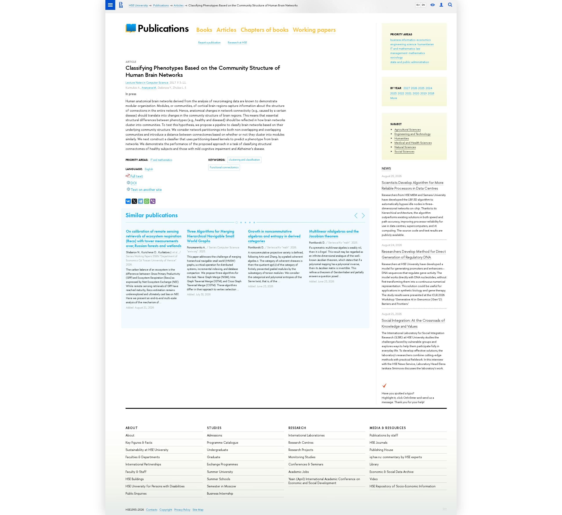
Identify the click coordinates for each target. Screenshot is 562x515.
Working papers (314, 30)
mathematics (417, 53)
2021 (408, 93)
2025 (421, 88)
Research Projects (300, 450)
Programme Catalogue (222, 442)
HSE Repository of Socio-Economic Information (403, 486)
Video (374, 479)
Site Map (198, 509)
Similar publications (152, 215)
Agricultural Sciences (407, 129)
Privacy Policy (182, 509)
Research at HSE (237, 42)
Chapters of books (264, 30)
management (398, 53)
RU (418, 4)
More (393, 98)
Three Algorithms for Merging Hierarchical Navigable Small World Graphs (210, 236)
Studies (214, 428)
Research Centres (300, 442)
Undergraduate (217, 450)
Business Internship (220, 493)
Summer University (220, 472)
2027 (406, 88)
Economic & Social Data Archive (392, 472)
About (132, 428)
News (386, 168)
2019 (423, 93)
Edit (445, 508)
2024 (429, 88)
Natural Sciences (405, 147)
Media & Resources (388, 428)
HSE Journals (378, 442)
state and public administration (409, 62)
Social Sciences (404, 151)
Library (374, 464)
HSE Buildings (135, 479)
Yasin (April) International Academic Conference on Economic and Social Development (324, 481)
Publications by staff (384, 435)
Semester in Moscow (221, 486)
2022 (401, 93)
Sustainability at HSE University (147, 450)
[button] (236, 222)
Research (297, 428)
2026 (414, 88)
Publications (163, 28)
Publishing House (381, 450)
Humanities (401, 138)
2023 (393, 93)
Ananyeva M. (149, 88)
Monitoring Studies (301, 457)
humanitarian (426, 44)
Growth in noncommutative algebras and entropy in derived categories (274, 236)
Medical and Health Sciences (413, 143)
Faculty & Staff (136, 472)
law (418, 48)
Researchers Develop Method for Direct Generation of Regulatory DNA (414, 254)
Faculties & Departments (143, 457)
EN (423, 4)
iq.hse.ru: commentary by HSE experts (396, 457)
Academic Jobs (298, 472)
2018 (431, 93)
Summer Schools (218, 479)
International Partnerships (143, 464)
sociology (396, 57)
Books (204, 30)
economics (423, 40)
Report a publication (209, 42)
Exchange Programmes (222, 464)
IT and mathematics (402, 48)
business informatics (402, 40)
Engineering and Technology (412, 134)
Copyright (165, 509)
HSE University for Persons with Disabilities (155, 486)
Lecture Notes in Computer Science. (148, 82)
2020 (416, 93)
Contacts (151, 509)
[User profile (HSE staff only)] (441, 5)
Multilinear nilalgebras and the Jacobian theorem (334, 234)
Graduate (213, 457)
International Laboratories (306, 435)
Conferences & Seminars (305, 464)
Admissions (214, 435)
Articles (226, 30)
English (149, 169)
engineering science (403, 44)
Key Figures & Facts (139, 442)
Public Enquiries (136, 493)
